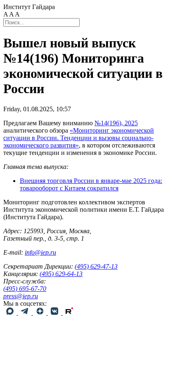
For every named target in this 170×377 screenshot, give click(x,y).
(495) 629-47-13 (96, 266)
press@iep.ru (20, 296)
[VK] (55, 312)
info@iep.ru (40, 252)
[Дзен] (40, 312)
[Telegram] (25, 312)
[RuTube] (69, 312)
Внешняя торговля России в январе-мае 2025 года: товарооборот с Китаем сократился (91, 184)
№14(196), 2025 (116, 122)
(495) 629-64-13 (61, 273)
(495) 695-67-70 (24, 288)
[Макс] (10, 312)
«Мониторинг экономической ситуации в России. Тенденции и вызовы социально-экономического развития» (78, 138)
